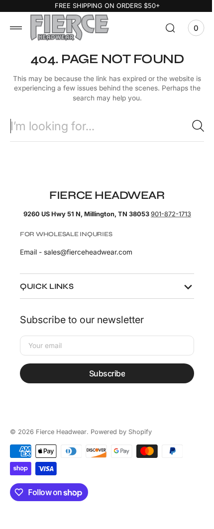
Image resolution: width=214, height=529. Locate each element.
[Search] (191, 126)
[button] (16, 28)
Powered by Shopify (121, 440)
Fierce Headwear (61, 440)
